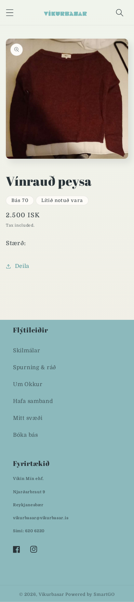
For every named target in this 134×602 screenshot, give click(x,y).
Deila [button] (22, 266)
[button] (10, 12)
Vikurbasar (51, 594)
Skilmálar (26, 350)
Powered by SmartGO (90, 594)
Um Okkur (28, 384)
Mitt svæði (28, 418)
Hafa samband (33, 401)
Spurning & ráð (34, 367)
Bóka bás (25, 435)
